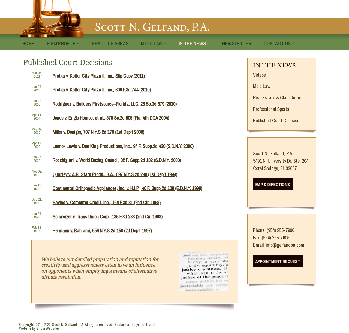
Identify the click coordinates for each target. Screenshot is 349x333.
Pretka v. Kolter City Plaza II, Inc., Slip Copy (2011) (99, 75)
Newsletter (236, 43)
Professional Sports (271, 109)
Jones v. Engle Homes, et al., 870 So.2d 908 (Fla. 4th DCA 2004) (111, 117)
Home (28, 43)
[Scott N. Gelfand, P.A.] (114, 19)
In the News (192, 43)
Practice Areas (110, 43)
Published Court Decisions (277, 120)
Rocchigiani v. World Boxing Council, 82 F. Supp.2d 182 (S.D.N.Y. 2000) (117, 160)
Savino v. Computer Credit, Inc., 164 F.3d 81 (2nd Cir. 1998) (107, 202)
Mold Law (152, 43)
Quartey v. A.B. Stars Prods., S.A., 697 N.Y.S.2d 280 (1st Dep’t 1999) (115, 174)
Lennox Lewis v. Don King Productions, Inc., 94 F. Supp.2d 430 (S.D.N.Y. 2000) (123, 146)
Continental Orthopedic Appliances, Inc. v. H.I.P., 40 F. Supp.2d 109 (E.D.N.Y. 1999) (127, 188)
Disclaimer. (122, 324)
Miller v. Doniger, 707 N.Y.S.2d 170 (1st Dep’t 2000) (98, 132)
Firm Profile (61, 43)
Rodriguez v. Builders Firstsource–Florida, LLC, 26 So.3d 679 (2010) (115, 103)
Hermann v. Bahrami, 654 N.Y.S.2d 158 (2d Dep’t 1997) (102, 230)
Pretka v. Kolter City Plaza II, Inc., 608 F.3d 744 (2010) (102, 89)
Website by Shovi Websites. (40, 328)
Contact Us (277, 43)
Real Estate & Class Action (278, 97)
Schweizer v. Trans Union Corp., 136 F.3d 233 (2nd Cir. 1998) (108, 216)
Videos (259, 75)
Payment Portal (143, 324)
